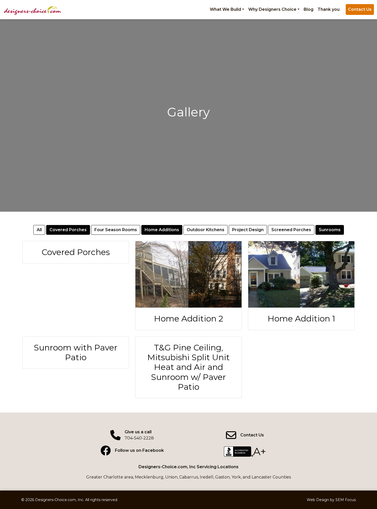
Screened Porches (291, 229)
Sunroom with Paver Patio (75, 352)
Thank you (329, 9)
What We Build (225, 9)
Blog (308, 9)
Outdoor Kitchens (205, 229)
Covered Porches (68, 229)
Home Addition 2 (188, 319)
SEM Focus (345, 499)
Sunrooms (330, 229)
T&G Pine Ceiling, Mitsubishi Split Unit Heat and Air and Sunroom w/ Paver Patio (188, 367)
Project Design (248, 229)
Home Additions (162, 229)
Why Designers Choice (272, 9)
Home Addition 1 (301, 319)
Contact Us (360, 9)
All (39, 229)
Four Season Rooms (115, 229)
